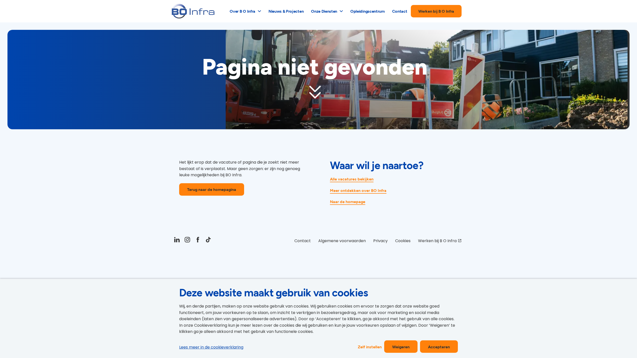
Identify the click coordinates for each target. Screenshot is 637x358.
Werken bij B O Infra (436, 11)
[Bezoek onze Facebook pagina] (198, 241)
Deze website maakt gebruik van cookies (273, 292)
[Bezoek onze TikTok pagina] (208, 241)
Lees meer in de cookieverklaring (211, 347)
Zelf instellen (370, 346)
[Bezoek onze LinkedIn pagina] (177, 241)
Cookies (403, 241)
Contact (399, 11)
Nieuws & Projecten (286, 11)
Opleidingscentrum (367, 11)
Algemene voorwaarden (342, 241)
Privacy (380, 241)
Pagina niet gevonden (314, 66)
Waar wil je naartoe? (377, 165)
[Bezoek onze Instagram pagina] (187, 241)
